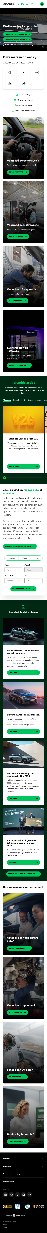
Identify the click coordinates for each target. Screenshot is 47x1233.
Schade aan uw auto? (20, 1069)
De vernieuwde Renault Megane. (23, 714)
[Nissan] (37, 72)
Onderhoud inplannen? (21, 1005)
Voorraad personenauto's (23, 160)
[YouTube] (29, 1194)
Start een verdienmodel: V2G (23, 438)
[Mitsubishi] (10, 83)
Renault (16, 400)
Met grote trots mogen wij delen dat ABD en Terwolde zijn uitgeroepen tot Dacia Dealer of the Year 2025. (23, 852)
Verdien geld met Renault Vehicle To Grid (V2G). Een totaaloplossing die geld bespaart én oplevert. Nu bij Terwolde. (23, 446)
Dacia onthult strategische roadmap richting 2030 (20, 774)
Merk (7, 565)
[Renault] (10, 72)
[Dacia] (23, 72)
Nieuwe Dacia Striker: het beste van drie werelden (23, 651)
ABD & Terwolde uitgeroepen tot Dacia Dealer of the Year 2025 (21, 843)
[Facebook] (5, 1194)
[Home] (8, 4)
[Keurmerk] (7, 1206)
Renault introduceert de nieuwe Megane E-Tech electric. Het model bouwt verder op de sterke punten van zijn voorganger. (22, 722)
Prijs (26, 576)
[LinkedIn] (23, 1194)
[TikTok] (17, 1194)
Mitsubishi (38, 400)
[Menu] (42, 4)
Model (27, 565)
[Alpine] (23, 83)
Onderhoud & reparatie (21, 289)
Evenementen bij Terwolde (17, 349)
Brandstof (9, 576)
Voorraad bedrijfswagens (23, 224)
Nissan (30, 400)
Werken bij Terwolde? (20, 1134)
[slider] (4, 477)
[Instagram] (11, 1194)
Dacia (23, 400)
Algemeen (7, 400)
